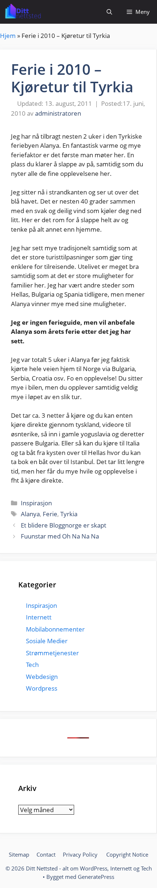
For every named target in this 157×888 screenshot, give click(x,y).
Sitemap (19, 854)
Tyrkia (68, 514)
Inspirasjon (36, 503)
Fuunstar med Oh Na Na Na (60, 536)
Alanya (30, 514)
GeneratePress (96, 876)
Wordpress (41, 688)
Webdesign (42, 676)
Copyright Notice (127, 854)
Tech (32, 664)
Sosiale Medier (47, 641)
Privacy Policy (81, 854)
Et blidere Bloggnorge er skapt (63, 525)
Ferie (50, 514)
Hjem (8, 35)
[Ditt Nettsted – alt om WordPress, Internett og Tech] (22, 12)
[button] (109, 12)
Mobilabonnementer (55, 629)
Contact (46, 854)
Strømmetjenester (52, 653)
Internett (38, 617)
